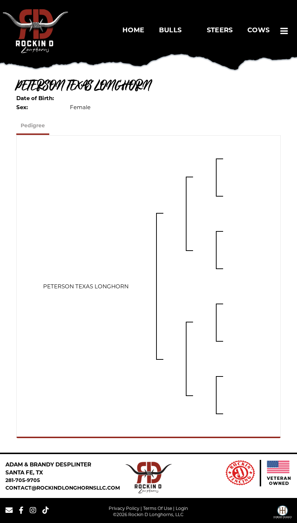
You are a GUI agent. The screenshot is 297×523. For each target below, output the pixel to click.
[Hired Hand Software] (282, 513)
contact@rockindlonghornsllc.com (62, 488)
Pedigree (33, 126)
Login (182, 508)
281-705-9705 (22, 480)
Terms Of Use (157, 508)
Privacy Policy (124, 508)
